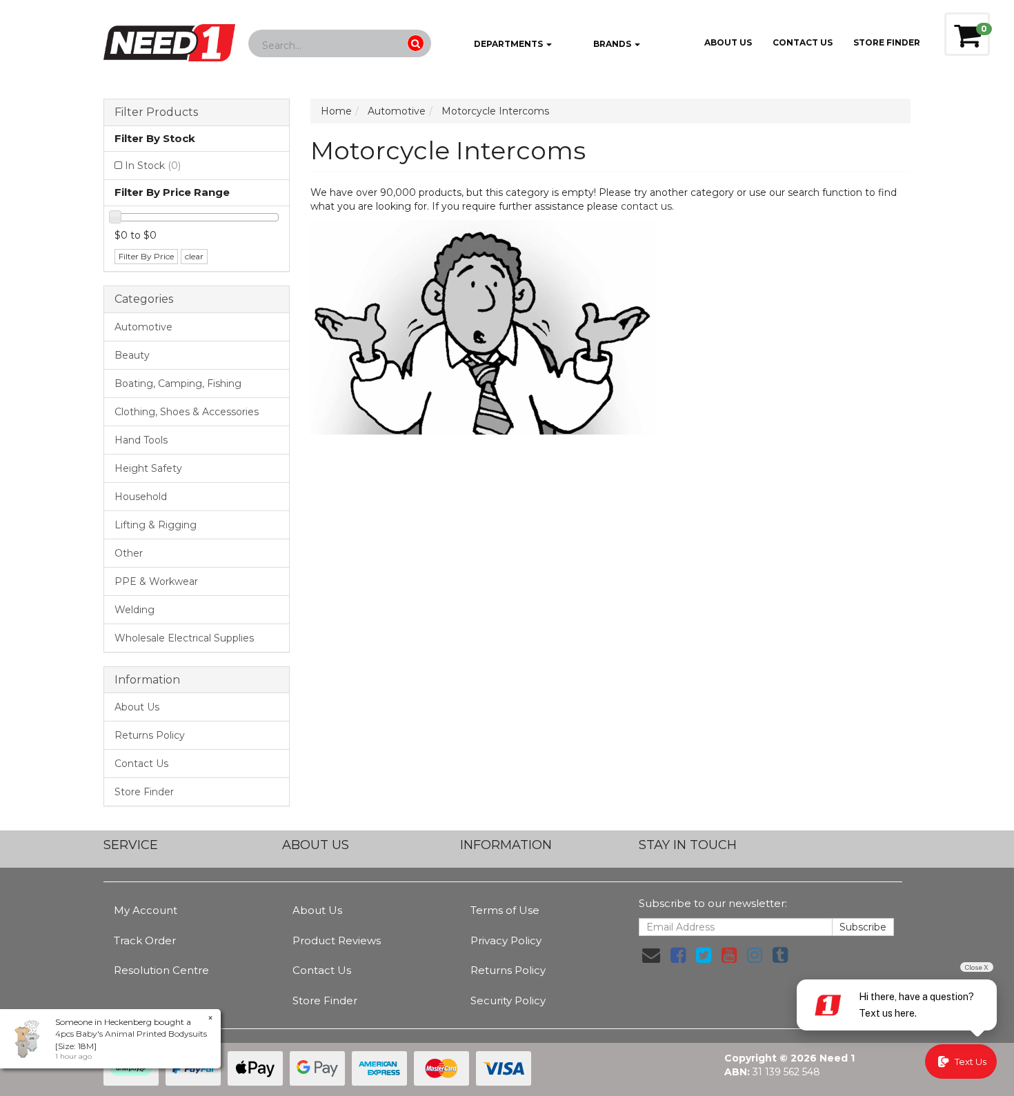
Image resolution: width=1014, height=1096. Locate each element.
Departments (508, 44)
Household (141, 496)
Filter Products (156, 112)
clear (194, 256)
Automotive (143, 327)
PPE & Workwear (156, 581)
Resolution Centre (161, 970)
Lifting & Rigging (156, 525)
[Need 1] (169, 38)
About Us (728, 42)
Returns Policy (150, 735)
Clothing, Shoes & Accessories (187, 412)
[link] (678, 955)
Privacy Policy (505, 940)
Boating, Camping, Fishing (178, 383)
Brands (612, 44)
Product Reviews (336, 940)
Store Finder (144, 792)
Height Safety (148, 468)
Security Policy (508, 1000)
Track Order (145, 940)
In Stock (153, 165)
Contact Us (803, 42)
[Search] (415, 43)
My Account (145, 910)
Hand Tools (141, 440)
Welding (135, 610)
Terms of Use (504, 910)
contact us (646, 206)
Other (129, 553)
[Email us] (651, 955)
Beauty (132, 355)
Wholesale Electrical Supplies (184, 638)
